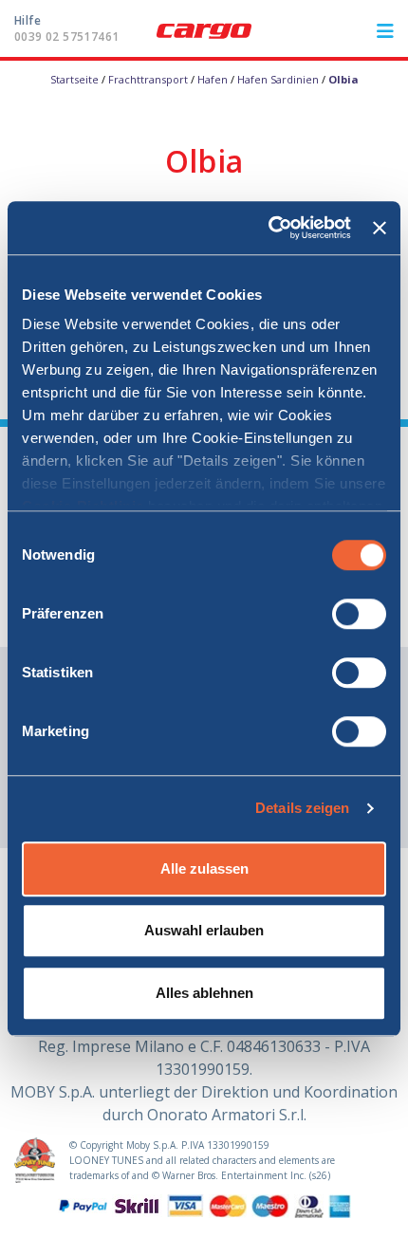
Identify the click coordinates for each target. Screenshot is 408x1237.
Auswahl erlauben (204, 930)
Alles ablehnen (204, 993)
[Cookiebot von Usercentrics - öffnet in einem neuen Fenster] (268, 227)
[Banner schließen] (379, 227)
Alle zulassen (204, 868)
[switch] (359, 614)
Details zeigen (302, 808)
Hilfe (66, 28)
